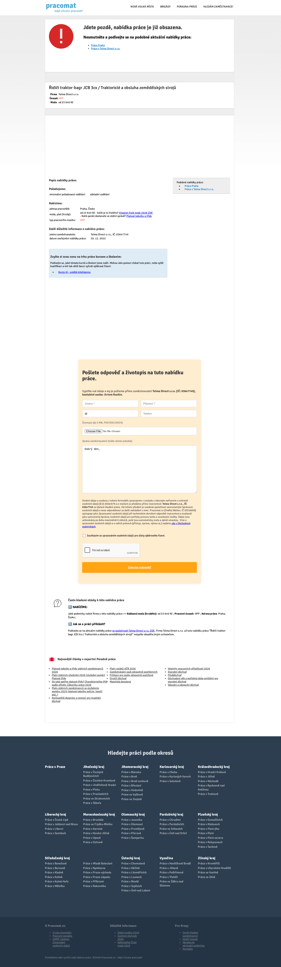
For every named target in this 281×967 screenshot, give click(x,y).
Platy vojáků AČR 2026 (123, 668)
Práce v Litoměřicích (134, 872)
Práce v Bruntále (93, 820)
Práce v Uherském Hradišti (214, 868)
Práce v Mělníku (55, 886)
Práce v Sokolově (170, 781)
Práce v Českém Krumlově (99, 780)
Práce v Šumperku (132, 837)
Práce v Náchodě (208, 781)
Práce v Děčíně (130, 868)
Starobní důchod (177, 672)
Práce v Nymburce (94, 868)
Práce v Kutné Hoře (57, 881)
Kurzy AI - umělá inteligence (74, 272)
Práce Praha (98, 45)
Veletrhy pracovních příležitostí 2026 (189, 668)
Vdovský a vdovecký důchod (183, 685)
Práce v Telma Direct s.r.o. (105, 48)
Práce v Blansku (131, 772)
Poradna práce (187, 6)
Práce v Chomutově (133, 863)
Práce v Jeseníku (131, 820)
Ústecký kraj (130, 858)
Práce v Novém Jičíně (96, 833)
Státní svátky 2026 (128, 932)
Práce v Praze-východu (97, 872)
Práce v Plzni (206, 833)
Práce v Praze (55, 767)
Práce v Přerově (131, 833)
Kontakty (188, 949)
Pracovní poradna (62, 936)
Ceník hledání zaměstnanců (190, 934)
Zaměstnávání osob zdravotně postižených (134, 672)
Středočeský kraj (57, 858)
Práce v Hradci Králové (212, 772)
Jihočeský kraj (93, 767)
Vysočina (166, 858)
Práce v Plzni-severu (210, 837)
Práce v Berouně (55, 868)
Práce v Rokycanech (210, 842)
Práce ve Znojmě (131, 799)
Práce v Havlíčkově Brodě (175, 863)
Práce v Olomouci (132, 824)
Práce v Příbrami (93, 881)
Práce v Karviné (92, 828)
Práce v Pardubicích (172, 824)
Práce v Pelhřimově (172, 872)
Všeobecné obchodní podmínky (194, 944)
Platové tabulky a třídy (139, 216)
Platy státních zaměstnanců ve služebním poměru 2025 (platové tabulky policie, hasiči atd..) (77, 691)
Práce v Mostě (130, 881)
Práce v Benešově (56, 863)
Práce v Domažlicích (210, 820)
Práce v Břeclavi (131, 785)
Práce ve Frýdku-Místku (97, 824)
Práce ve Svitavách (171, 828)
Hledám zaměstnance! (218, 6)
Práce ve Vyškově (132, 794)
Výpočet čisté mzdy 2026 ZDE (136, 212)
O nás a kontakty (62, 932)
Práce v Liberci (54, 828)
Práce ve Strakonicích (96, 798)
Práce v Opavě (92, 837)
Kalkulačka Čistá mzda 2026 (127, 944)
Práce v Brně (129, 776)
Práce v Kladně (54, 872)
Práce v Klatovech (209, 824)
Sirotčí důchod (118, 678)
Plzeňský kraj (208, 814)
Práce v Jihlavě (169, 868)
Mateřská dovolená (120, 681)
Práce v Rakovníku (94, 886)
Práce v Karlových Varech (175, 776)
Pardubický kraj (171, 814)
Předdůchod (174, 675)
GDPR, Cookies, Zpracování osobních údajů (61, 942)
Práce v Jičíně (206, 776)
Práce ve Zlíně (206, 877)
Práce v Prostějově (133, 828)
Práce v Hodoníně (132, 790)
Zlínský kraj (206, 858)
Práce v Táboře (92, 803)
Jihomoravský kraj (134, 767)
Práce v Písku (91, 789)
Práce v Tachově (208, 846)
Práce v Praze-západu (96, 877)
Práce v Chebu (168, 772)
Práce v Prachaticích (95, 794)
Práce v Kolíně (54, 877)
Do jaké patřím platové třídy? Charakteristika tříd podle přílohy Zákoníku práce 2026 (79, 683)
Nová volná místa (142, 6)
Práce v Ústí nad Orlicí (173, 833)
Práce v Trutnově (208, 794)
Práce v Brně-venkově (134, 781)
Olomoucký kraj (133, 814)
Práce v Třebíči (169, 877)
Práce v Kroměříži (209, 863)
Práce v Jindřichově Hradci (99, 785)
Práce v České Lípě (56, 820)
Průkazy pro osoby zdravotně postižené (131, 675)
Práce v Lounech (131, 877)
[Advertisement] (139, 148)
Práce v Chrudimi (170, 820)
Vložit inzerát (190, 939)
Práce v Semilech (55, 833)
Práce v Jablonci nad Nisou (61, 824)
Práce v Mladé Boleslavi (97, 863)
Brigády (165, 6)
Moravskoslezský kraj (99, 814)
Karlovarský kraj (172, 767)
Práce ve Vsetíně (208, 872)
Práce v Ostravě (93, 842)
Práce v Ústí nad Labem (135, 890)
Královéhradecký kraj (214, 767)
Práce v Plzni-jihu (208, 828)
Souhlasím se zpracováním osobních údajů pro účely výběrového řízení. (126, 535)
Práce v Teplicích (131, 886)
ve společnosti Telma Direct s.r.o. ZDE (133, 630)
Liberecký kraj (55, 814)
